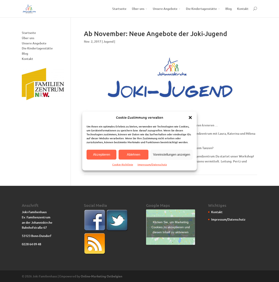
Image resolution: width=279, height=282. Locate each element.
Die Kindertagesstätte (201, 9)
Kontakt (242, 9)
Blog (228, 9)
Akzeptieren (101, 154)
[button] (190, 117)
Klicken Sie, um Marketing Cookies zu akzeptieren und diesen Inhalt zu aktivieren (170, 227)
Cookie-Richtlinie (122, 164)
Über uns (138, 9)
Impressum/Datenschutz (152, 164)
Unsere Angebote (165, 9)
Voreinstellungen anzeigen (171, 154)
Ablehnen (133, 154)
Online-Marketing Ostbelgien (101, 276)
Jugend (108, 41)
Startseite (119, 9)
